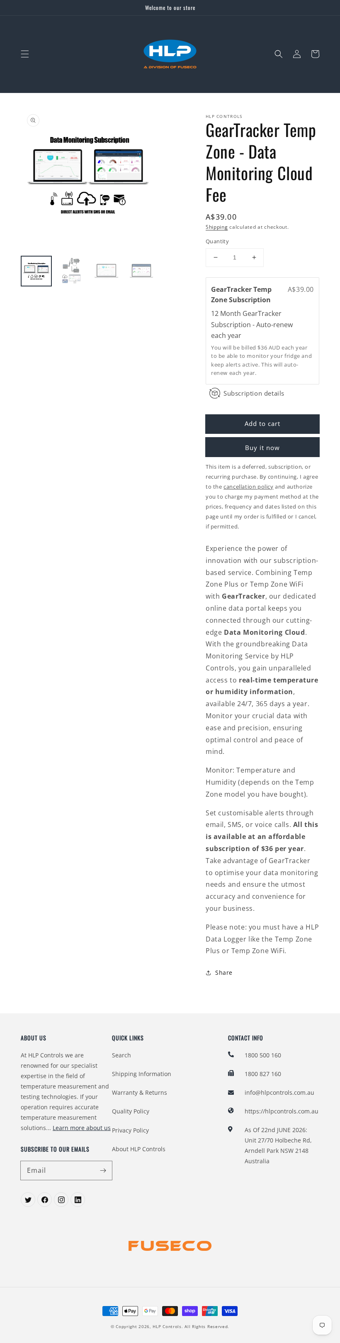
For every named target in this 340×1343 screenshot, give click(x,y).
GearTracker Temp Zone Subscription (241, 295)
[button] (25, 54)
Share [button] (224, 972)
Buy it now (262, 447)
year (234, 335)
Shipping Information (141, 1074)
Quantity (217, 241)
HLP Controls (167, 1326)
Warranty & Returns (139, 1092)
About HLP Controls (138, 1149)
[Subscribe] (103, 1170)
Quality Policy (130, 1111)
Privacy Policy (130, 1130)
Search (121, 1055)
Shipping (217, 226)
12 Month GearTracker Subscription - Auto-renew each (252, 324)
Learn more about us (82, 1128)
